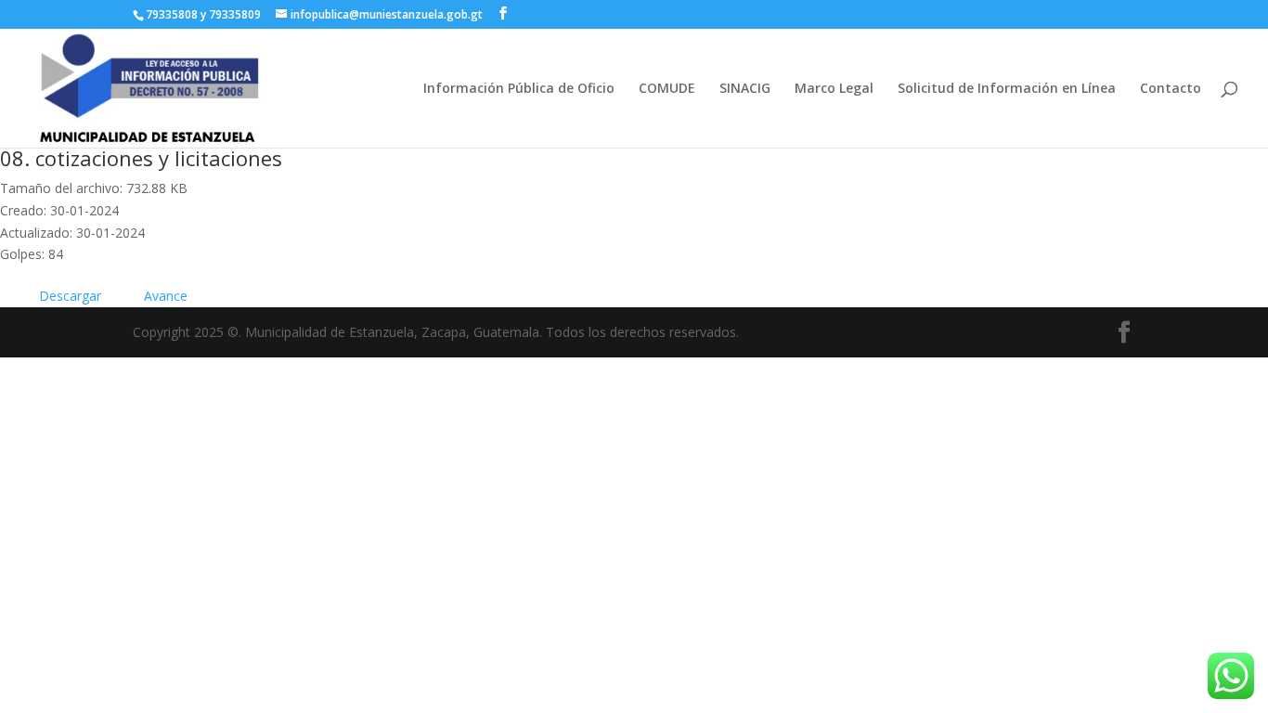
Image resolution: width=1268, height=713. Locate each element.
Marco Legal (834, 89)
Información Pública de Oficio (519, 89)
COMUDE (667, 89)
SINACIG (744, 89)
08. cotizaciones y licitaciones (141, 158)
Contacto (1170, 89)
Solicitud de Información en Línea (1007, 89)
